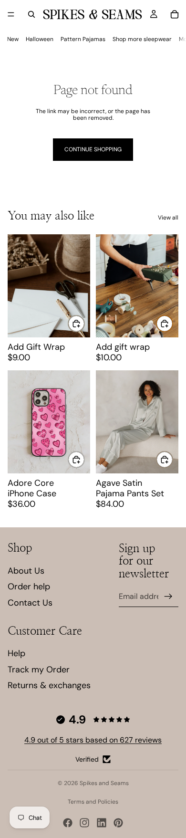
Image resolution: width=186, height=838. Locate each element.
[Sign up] (168, 597)
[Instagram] (84, 822)
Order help (29, 586)
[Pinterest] (118, 822)
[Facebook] (67, 822)
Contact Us (30, 602)
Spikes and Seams (104, 783)
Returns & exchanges (49, 685)
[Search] (31, 14)
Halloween (39, 39)
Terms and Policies (93, 802)
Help (16, 653)
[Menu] (11, 14)
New (13, 39)
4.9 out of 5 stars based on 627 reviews (93, 740)
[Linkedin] (101, 822)
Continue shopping (93, 149)
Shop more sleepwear (142, 39)
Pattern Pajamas (83, 39)
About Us (26, 570)
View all (168, 217)
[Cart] (174, 14)
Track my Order (39, 669)
